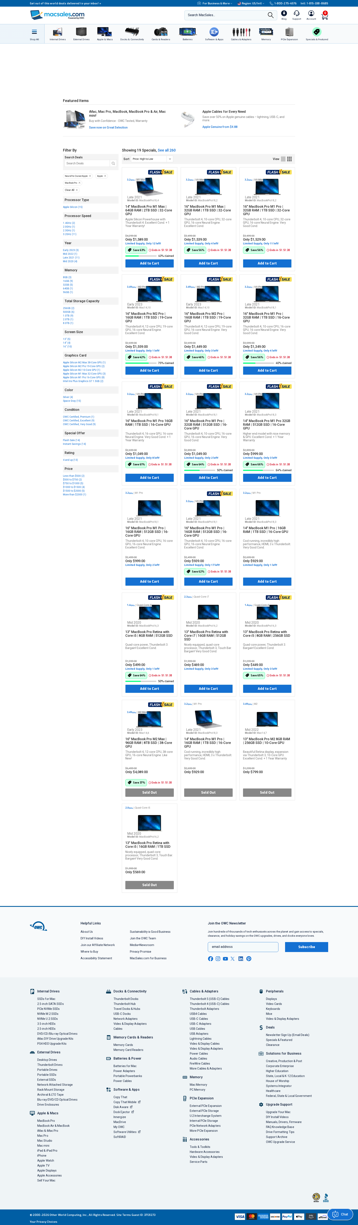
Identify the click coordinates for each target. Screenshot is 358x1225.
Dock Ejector (122, 1112)
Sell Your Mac (46, 1180)
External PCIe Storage (204, 1110)
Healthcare (273, 1091)
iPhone (42, 1155)
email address (222, 947)
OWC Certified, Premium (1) (78, 416)
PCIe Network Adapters (205, 1125)
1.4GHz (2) (69, 223)
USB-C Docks (122, 1013)
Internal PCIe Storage (204, 1120)
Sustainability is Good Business (150, 931)
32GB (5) (68, 284)
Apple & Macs (47, 1113)
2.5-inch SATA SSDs (50, 1003)
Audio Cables (198, 1058)
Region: (252, 3)
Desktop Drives (47, 1059)
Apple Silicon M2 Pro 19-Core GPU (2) (84, 366)
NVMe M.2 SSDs (47, 1013)
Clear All (69, 190)
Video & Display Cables (205, 1043)
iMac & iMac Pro (47, 1130)
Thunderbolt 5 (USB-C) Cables (210, 999)
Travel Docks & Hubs (127, 1008)
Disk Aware (121, 1107)
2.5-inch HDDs (46, 1028)
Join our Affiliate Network (98, 945)
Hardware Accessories (205, 1151)
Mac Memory (198, 1084)
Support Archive (276, 1137)
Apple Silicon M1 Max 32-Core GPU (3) (84, 373)
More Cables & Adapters (206, 1068)
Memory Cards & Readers (133, 1037)
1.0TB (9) (68, 315)
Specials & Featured (279, 1040)
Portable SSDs (46, 1074)
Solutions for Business (283, 1053)
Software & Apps (127, 1090)
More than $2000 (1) (74, 494)
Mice (269, 1013)
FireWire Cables (200, 1063)
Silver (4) (68, 397)
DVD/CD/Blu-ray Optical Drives (57, 1033)
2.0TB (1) (68, 319)
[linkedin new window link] (241, 958)
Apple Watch (45, 1160)
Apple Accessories (49, 1175)
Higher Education (277, 1071)
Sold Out (149, 792)
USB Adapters (199, 1033)
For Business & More (216, 3)
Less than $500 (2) (74, 475)
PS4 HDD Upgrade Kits (52, 1043)
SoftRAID (120, 1137)
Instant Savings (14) (74, 444)
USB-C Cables (199, 1018)
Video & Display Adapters (130, 1023)
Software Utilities (125, 1132)
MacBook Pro (71, 183)
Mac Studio (44, 1140)
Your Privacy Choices (43, 1222)
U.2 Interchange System (205, 1115)
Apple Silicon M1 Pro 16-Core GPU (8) (84, 377)
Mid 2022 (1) (70, 253)
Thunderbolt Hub (125, 1003)
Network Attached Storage (55, 1084)
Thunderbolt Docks (126, 999)
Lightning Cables (201, 1038)
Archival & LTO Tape (50, 1094)
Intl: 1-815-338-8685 (314, 3)
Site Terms (123, 1215)
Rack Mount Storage (50, 1089)
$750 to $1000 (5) (73, 483)
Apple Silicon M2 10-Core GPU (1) (81, 370)
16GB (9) (68, 281)
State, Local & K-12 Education (285, 1076)
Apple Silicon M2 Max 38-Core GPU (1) (84, 362)
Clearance (272, 1045)
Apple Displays (47, 1170)
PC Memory (197, 1089)
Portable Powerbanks (128, 1076)
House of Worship (277, 1081)
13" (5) (66, 339)
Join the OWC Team (143, 938)
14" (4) (66, 342)
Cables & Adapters (204, 991)
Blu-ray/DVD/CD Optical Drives (57, 1099)
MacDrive (120, 1122)
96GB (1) (68, 292)
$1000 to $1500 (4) (74, 487)
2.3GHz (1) (69, 230)
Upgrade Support (279, 1104)
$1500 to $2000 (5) (74, 490)
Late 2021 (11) (71, 257)
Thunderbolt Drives (50, 1064)
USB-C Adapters (200, 1023)
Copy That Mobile (125, 1102)
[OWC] (57, 15)
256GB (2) (68, 308)
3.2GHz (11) (69, 234)
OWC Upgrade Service (280, 1142)
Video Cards (274, 1003)
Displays (271, 999)
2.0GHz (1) (69, 226)
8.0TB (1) (68, 323)
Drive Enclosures (48, 1104)
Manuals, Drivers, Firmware (284, 1122)
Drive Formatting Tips (280, 1132)
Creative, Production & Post (284, 1061)
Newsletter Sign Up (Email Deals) (287, 1035)
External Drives (48, 1052)
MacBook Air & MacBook (53, 1125)
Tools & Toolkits (200, 1147)
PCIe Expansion (202, 1098)
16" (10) (67, 346)
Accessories (199, 1139)
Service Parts (198, 1161)
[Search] (271, 15)
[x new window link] (233, 959)
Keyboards (273, 1008)
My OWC (119, 1127)
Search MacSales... (201, 15)
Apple (100, 176)
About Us (87, 931)
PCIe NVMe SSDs (48, 1008)
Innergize (120, 1117)
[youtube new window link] (225, 959)
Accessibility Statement (96, 958)
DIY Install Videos (92, 938)
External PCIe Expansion (206, 1105)
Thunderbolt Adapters (204, 1008)
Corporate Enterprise (280, 1066)
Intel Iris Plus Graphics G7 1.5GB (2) (83, 381)
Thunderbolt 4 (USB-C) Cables (210, 1003)
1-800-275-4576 (285, 3)
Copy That (120, 1097)
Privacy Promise (140, 951)
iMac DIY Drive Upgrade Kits (55, 1038)
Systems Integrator (279, 1086)
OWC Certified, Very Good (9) (79, 424)
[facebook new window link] (210, 959)
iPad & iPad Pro (47, 1150)
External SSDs (46, 1079)
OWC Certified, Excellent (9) (78, 420)
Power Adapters (124, 1071)
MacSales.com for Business (148, 958)
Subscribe (306, 947)
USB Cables (197, 1028)
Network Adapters (126, 1018)
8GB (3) (67, 277)
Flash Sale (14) (71, 440)
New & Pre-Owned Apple (76, 176)
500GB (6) (68, 311)
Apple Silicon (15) (73, 207)
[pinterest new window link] (248, 958)
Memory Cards (123, 1045)
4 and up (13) (70, 459)
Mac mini (43, 1145)
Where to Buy (89, 951)
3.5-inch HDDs (46, 1023)
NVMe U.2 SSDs (47, 1018)
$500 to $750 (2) (72, 479)
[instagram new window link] (218, 958)
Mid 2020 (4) (70, 261)
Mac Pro (42, 1135)
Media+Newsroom (142, 945)
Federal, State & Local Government (289, 1096)
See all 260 (167, 150)
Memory (196, 1077)
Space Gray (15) (72, 400)
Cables (118, 1028)
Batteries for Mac (125, 1066)
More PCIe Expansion (204, 1130)
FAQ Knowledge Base (280, 1127)
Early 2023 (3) (71, 250)
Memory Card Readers (128, 1050)
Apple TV (43, 1165)
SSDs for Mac (46, 999)
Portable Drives (47, 1069)
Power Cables (123, 1081)
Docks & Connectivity (130, 991)
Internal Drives (48, 991)
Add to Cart (149, 263)
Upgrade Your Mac (278, 1112)
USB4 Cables (198, 1013)
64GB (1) (68, 288)
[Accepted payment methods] (280, 1217)
